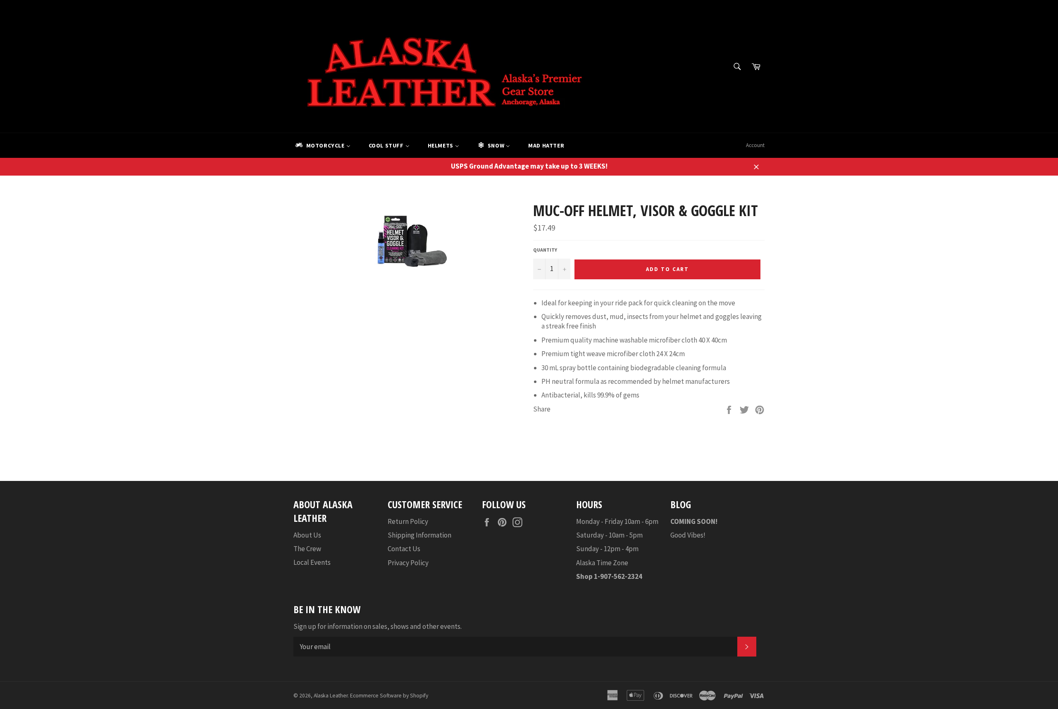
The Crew (307, 548)
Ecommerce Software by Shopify (389, 695)
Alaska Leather (331, 695)
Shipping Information (419, 535)
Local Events (312, 562)
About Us (307, 535)
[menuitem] (322, 145)
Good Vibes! (687, 535)
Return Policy (408, 521)
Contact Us (404, 548)
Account (755, 145)
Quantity (545, 250)
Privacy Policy (408, 562)
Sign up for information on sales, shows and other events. (377, 626)
